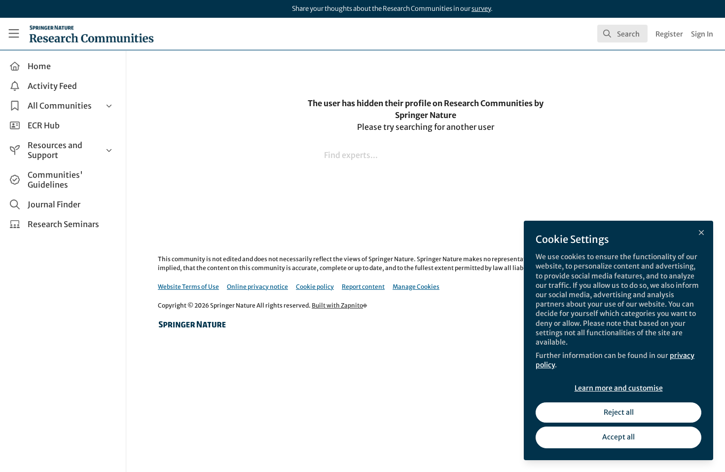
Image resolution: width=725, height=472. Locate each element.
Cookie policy (315, 286)
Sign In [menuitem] (702, 34)
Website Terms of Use (188, 286)
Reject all (619, 412)
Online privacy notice (257, 286)
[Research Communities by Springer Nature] (192, 324)
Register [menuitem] (669, 34)
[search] (622, 33)
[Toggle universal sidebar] (14, 33)
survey (481, 8)
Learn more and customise (619, 388)
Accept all (618, 437)
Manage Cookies (416, 286)
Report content (363, 286)
